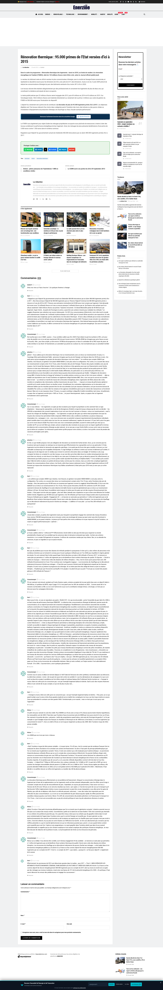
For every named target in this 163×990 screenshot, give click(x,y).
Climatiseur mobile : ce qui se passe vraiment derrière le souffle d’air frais (30, 258)
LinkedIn (39, 149)
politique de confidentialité (79, 987)
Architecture (72, 225)
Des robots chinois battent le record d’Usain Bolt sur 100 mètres (135, 245)
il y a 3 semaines (72, 235)
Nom (23, 915)
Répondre (31, 290)
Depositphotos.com (41, 954)
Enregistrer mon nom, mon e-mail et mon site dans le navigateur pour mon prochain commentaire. (52, 932)
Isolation (70, 251)
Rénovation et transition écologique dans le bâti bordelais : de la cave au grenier (100, 231)
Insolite (110, 14)
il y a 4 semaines (95, 235)
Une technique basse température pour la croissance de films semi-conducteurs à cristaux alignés (129, 285)
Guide (117, 14)
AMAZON (60, 956)
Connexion (142, 1)
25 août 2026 (132, 201)
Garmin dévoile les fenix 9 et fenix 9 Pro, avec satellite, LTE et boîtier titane (135, 960)
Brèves (121, 192)
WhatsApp (29, 149)
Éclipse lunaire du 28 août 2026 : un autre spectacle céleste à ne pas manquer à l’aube (132, 144)
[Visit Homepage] (81, 7)
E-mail (23, 924)
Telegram (63, 149)
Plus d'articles (65, 271)
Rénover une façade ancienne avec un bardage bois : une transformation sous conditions (30, 231)
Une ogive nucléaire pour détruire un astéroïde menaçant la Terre (135, 236)
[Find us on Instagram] (125, 1)
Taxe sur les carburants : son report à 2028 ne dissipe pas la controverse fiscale (132, 154)
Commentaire (25, 892)
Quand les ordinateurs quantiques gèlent (129, 280)
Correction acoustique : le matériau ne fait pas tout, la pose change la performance (53, 231)
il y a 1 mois (25, 262)
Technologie (70, 14)
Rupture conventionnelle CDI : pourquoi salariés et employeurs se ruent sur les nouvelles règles (132, 164)
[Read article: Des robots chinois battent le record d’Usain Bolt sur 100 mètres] (122, 245)
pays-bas (27, 158)
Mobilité (94, 14)
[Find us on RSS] (135, 1)
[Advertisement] (81, 32)
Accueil (40, 14)
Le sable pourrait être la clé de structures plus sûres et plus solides (76, 231)
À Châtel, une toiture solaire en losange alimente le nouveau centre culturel (53, 258)
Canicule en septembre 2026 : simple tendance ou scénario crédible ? (126, 124)
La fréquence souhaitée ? (126, 76)
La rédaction (26, 67)
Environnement (83, 14)
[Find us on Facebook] (120, 1)
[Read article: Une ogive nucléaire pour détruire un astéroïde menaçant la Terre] (122, 236)
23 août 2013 (34, 67)
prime (33, 158)
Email (72, 149)
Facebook (53, 149)
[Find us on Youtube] (128, 1)
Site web (69, 924)
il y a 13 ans (37, 285)
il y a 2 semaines (26, 235)
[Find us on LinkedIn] (131, 1)
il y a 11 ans (42, 838)
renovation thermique (42, 158)
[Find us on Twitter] (123, 1)
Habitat (102, 14)
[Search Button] (144, 14)
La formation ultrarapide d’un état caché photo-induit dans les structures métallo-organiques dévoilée (129, 274)
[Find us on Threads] (133, 1)
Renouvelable (58, 14)
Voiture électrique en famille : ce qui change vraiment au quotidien (134, 226)
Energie (47, 14)
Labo (124, 14)
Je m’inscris (135, 984)
